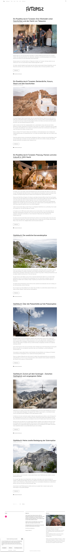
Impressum (14, 550)
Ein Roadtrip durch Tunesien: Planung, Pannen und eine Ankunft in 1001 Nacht (34, 156)
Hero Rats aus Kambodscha (29, 528)
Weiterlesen (16, 70)
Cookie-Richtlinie (10, 550)
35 (20, 504)
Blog (4, 1)
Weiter (23, 504)
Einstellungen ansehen (18, 547)
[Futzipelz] (35, 11)
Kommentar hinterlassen (18, 73)
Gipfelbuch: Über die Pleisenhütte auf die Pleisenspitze (34, 304)
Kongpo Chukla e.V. (28, 530)
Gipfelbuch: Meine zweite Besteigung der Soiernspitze (34, 440)
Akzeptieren (4, 547)
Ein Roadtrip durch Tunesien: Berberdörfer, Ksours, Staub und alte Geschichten (33, 82)
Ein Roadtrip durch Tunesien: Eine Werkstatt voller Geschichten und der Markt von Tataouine (33, 20)
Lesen (14, 1)
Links (20, 1)
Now (11, 1)
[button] (22, 538)
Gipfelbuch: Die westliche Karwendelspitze (30, 235)
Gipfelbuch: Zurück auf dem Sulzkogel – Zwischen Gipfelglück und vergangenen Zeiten (32, 375)
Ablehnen (10, 547)
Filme (17, 1)
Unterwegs (7, 1)
